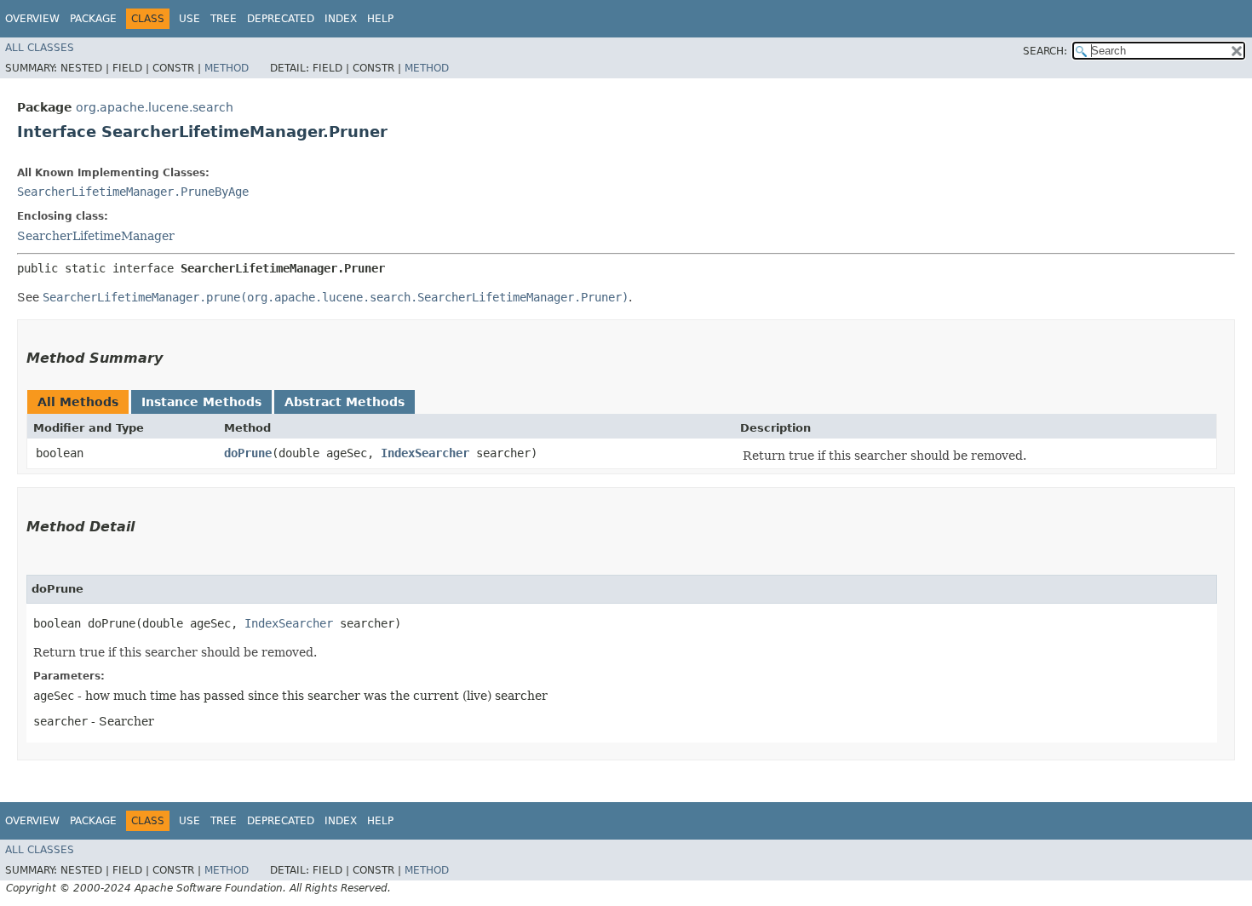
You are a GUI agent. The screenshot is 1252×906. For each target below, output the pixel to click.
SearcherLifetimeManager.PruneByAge (133, 191)
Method (226, 68)
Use (189, 19)
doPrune (248, 453)
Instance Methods (201, 402)
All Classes (39, 48)
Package (93, 19)
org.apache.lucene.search (154, 107)
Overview (32, 19)
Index (340, 19)
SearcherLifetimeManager (96, 236)
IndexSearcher (425, 453)
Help (380, 19)
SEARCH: (1045, 51)
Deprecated (280, 19)
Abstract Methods (344, 402)
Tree (223, 19)
